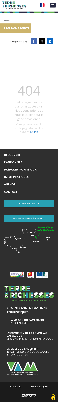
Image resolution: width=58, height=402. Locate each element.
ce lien (34, 132)
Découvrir (12, 155)
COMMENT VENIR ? (29, 203)
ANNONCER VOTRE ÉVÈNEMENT (29, 218)
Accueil (7, 20)
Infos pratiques (16, 177)
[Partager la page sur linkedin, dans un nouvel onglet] (50, 41)
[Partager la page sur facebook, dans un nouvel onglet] (34, 41)
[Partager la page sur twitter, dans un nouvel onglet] (42, 41)
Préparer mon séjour (20, 169)
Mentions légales (40, 387)
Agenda (10, 184)
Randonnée (13, 162)
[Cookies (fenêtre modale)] (53, 397)
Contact (10, 191)
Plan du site (15, 387)
